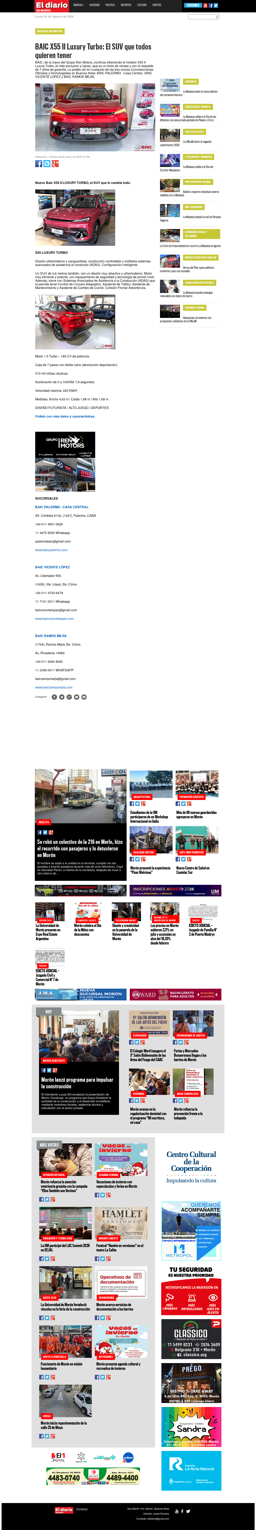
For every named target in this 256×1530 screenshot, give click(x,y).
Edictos (157, 5)
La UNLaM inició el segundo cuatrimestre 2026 (186, 143)
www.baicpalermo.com (51, 550)
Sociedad (94, 5)
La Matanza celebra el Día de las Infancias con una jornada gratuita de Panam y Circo (188, 118)
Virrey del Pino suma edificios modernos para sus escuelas (187, 269)
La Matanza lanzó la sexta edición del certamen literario (188, 93)
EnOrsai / (78, 5)
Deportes (126, 5)
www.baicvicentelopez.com (54, 618)
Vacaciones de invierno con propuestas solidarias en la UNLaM (185, 319)
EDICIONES (193, 5)
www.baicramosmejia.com (53, 687)
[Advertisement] (17, 86)
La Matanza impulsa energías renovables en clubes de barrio (186, 294)
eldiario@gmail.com (158, 1518)
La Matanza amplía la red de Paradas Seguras (190, 218)
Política (110, 5)
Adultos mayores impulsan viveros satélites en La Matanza (189, 193)
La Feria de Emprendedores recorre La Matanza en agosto (190, 246)
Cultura (142, 5)
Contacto (82, 1509)
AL (62, 507)
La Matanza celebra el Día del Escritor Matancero (186, 168)
